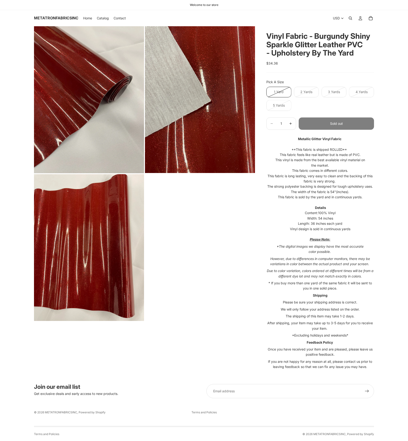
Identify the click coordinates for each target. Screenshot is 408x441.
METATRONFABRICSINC (61, 412)
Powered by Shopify (92, 412)
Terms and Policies (204, 412)
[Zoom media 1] (89, 99)
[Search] (350, 18)
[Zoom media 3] (89, 247)
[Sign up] (367, 391)
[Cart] (371, 18)
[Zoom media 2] (200, 99)
